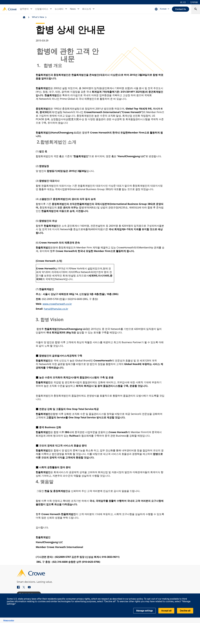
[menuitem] (26, 9)
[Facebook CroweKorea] (19, 587)
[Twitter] (25, 587)
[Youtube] (29, 587)
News (73, 8)
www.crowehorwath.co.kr (57, 303)
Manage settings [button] (144, 610)
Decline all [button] (185, 610)
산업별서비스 (41, 8)
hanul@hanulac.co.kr (56, 308)
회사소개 (86, 8)
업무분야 (24, 8)
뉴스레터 (59, 8)
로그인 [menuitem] (183, 2)
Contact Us (180, 9)
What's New (38, 17)
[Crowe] (9, 9)
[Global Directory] (157, 9)
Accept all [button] (166, 610)
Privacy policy (8, 620)
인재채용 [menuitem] (194, 2)
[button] (196, 595)
